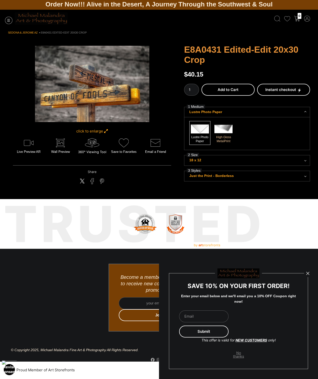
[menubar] (291, 18)
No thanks (238, 354)
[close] (308, 273)
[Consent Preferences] (9, 370)
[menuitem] (277, 18)
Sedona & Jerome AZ (23, 32)
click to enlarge (90, 131)
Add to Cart (228, 89)
